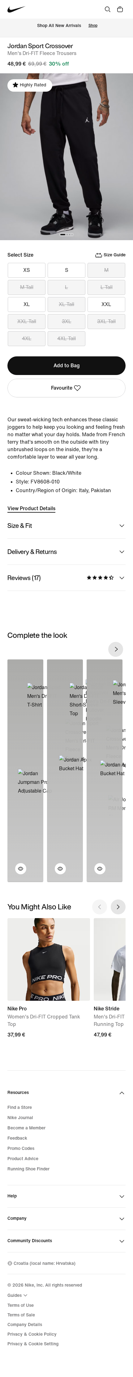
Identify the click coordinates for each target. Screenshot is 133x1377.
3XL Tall (106, 321)
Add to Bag (67, 365)
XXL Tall (26, 321)
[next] (115, 649)
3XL (66, 321)
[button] (17, 872)
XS (26, 270)
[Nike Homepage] (16, 9)
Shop (92, 26)
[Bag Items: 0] (120, 9)
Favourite (61, 388)
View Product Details (31, 508)
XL (27, 304)
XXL (106, 304)
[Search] (107, 9)
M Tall (26, 287)
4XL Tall (66, 338)
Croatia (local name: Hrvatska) (44, 1263)
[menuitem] (18, 1295)
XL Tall (66, 304)
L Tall (107, 287)
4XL (27, 338)
